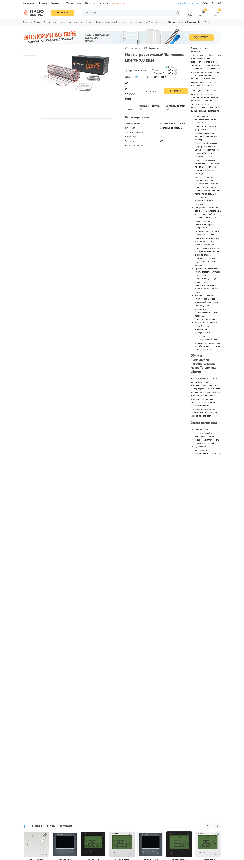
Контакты (104, 3)
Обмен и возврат (73, 3)
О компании (28, 3)
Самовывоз (56, 3)
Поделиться (134, 48)
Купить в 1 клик (150, 91)
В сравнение (154, 48)
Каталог (65, 12)
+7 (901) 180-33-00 (211, 3)
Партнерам (90, 3)
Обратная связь (119, 3)
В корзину (176, 91)
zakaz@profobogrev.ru (188, 3)
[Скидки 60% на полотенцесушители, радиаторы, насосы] (122, 36)
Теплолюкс (136, 77)
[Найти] (177, 13)
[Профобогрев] (33, 13)
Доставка (42, 3)
